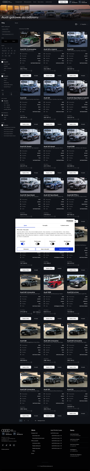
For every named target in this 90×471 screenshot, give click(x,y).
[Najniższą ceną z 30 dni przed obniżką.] (31, 70)
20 (35, 420)
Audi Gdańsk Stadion (74, 434)
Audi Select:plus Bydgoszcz (76, 454)
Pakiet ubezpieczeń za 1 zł (26, 278)
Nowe (14, 41)
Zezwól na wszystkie (64, 249)
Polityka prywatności (5, 449)
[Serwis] (70, 2)
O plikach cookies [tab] (65, 225)
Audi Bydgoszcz (73, 449)
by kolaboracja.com (49, 466)
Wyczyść (16, 22)
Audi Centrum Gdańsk (74, 439)
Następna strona (41, 420)
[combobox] (83, 24)
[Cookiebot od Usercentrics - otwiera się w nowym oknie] (67, 221)
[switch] (37, 244)
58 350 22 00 (84, 2)
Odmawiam (26, 249)
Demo (5, 41)
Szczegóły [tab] (45, 225)
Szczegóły (36, 75)
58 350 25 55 (74, 2)
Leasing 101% (24, 33)
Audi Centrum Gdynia (74, 444)
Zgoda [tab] (25, 225)
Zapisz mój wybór (45, 249)
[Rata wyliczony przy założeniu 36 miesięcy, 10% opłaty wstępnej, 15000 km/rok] (34, 312)
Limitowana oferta (31, 276)
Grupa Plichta (42, 466)
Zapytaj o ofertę (63, 1)
